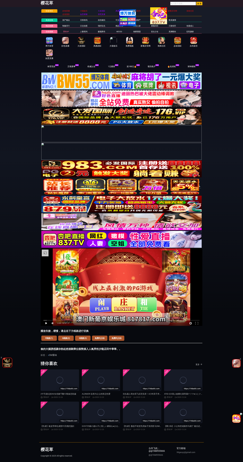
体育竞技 (51, 66)
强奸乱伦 (101, 26)
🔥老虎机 (171, 66)
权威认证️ (91, 66)
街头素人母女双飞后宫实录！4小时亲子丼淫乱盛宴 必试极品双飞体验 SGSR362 (157, 394)
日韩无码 (154, 20)
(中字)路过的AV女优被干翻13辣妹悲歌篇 (58, 394)
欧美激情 (172, 20)
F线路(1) (49, 338)
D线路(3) (83, 338)
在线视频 (49, 32)
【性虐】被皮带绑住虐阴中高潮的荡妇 (57, 426)
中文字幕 (119, 20)
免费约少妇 (100, 338)
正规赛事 (71, 66)
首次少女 (154, 32)
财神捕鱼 (192, 66)
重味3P (66, 32)
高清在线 (49, 20)
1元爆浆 (111, 66)
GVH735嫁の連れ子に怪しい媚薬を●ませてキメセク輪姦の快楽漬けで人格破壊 (116, 426)
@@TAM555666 (156, 455)
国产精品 (66, 20)
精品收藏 (49, 26)
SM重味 (53, 355)
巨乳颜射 (190, 32)
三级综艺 (172, 26)
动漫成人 (190, 26)
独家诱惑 (137, 32)
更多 (198, 364)
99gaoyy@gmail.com (186, 452)
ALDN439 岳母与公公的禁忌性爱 (96, 394)
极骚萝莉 (101, 32)
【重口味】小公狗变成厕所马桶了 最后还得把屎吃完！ (188, 426)
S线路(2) (66, 338)
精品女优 (119, 26)
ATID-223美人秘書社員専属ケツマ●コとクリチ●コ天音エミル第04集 (194, 394)
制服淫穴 (66, 26)
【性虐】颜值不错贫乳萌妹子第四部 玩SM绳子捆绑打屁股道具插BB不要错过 (156, 426)
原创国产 (137, 20)
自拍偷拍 (101, 20)
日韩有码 (83, 20)
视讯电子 (152, 66)
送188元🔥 (131, 66)
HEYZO (119, 32)
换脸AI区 (154, 26)
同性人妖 (137, 26)
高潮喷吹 (172, 32)
